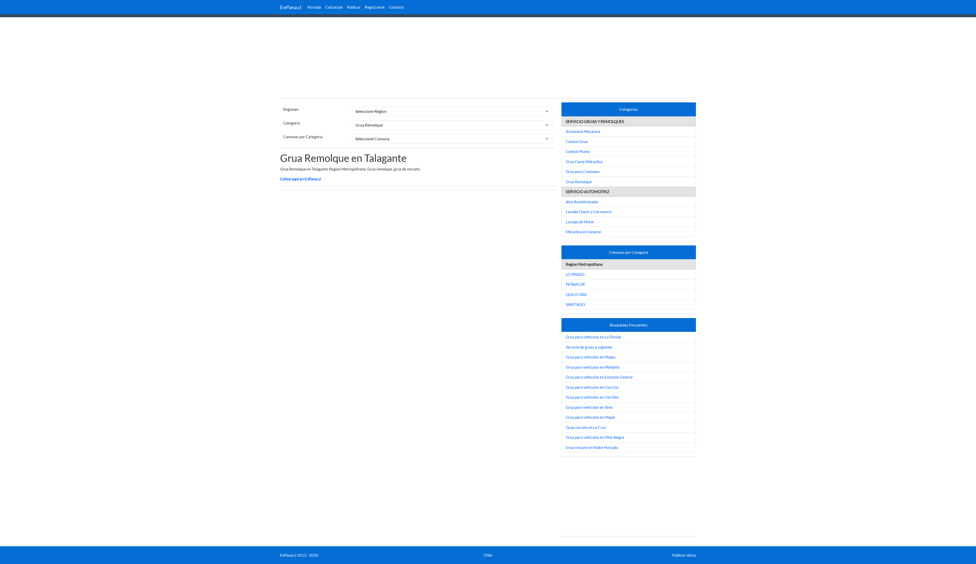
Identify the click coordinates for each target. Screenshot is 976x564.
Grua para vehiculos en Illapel (590, 417)
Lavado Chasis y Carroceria (589, 211)
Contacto (396, 7)
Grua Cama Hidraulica (584, 161)
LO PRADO (575, 274)
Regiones (291, 109)
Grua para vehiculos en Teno (589, 407)
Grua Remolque (579, 181)
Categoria (291, 123)
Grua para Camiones (583, 171)
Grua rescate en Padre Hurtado (592, 447)
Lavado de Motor (580, 222)
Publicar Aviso (684, 555)
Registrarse (375, 7)
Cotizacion (334, 7)
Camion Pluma (578, 151)
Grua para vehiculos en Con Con (592, 387)
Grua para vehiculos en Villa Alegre (595, 437)
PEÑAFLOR (575, 284)
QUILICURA (576, 294)
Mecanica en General (583, 231)
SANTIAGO (575, 304)
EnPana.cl (290, 7)
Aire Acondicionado (582, 201)
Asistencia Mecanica (583, 131)
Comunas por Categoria (303, 136)
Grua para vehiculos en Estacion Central (599, 377)
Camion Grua (577, 141)
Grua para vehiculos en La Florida (593, 337)
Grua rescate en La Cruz (586, 427)
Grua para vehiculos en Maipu (590, 357)
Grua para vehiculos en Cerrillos (592, 397)
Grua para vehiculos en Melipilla (592, 367)
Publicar (354, 7)
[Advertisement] (488, 58)
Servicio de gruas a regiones (589, 347)
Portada (314, 7)
